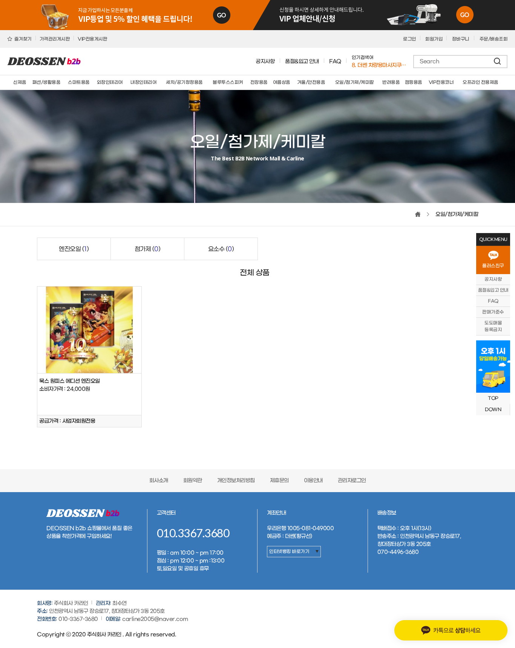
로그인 (409, 39)
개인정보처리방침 (236, 480)
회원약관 (192, 480)
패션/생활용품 (46, 82)
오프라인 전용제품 (480, 82)
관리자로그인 (352, 480)
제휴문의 (279, 480)
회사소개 (158, 480)
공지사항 (265, 61)
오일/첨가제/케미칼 (354, 82)
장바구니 (461, 39)
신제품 (19, 82)
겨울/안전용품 (311, 82)
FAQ (335, 61)
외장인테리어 (110, 82)
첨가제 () (148, 249)
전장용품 (259, 82)
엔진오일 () (74, 249)
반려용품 (391, 82)
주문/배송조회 (494, 39)
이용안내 (313, 480)
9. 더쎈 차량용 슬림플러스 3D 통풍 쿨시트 (379, 65)
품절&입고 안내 (302, 61)
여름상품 (281, 82)
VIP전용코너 (441, 82)
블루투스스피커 (228, 82)
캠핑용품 (413, 82)
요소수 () (221, 249)
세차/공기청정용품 (184, 82)
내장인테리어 (143, 82)
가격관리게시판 (55, 39)
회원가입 (434, 39)
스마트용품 (79, 82)
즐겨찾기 (22, 39)
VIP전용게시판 (92, 39)
